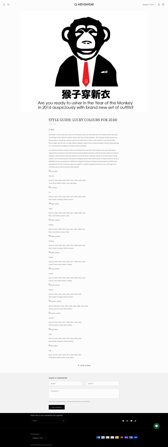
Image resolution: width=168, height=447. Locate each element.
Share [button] (52, 129)
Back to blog (85, 365)
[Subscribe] (63, 420)
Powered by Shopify (47, 445)
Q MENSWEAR (38, 445)
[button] (4, 4)
